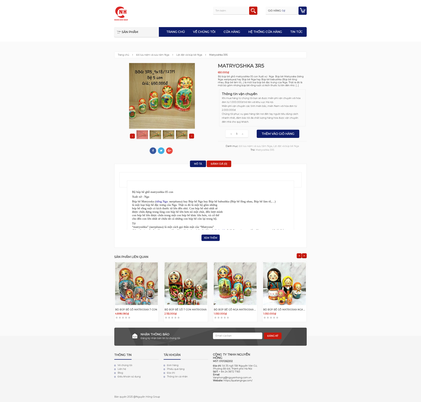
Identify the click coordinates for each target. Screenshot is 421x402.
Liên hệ (122, 369)
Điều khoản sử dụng (129, 376)
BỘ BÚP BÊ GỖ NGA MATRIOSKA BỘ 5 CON (240, 309)
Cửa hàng (232, 32)
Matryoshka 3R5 (265, 149)
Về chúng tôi (204, 32)
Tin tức (296, 32)
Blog (120, 372)
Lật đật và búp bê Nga (189, 54)
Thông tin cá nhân (177, 376)
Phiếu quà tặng (176, 369)
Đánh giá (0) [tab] (219, 163)
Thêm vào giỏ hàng (278, 134)
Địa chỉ (171, 372)
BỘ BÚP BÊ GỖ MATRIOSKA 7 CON (136, 309)
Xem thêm (210, 237)
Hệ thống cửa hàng (265, 32)
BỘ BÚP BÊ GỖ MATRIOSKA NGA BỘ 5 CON (289, 309)
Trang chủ (175, 32)
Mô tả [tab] (198, 163)
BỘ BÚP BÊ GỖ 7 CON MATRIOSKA (185, 309)
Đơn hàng (172, 365)
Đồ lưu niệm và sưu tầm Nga (152, 54)
